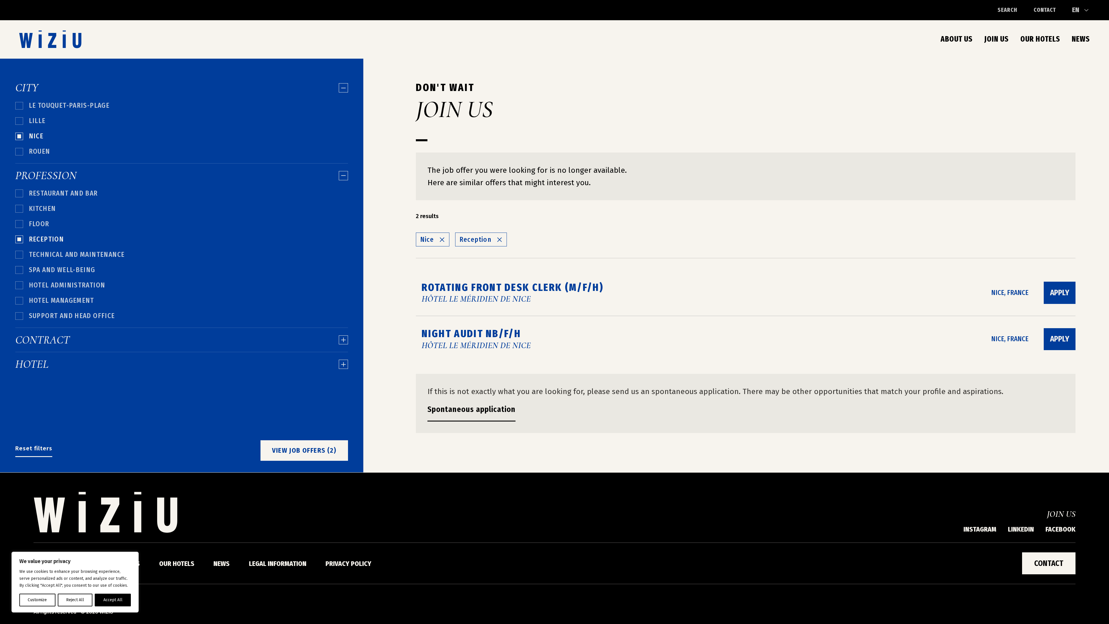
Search (1007, 10)
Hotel (32, 364)
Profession (46, 175)
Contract (42, 340)
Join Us (996, 39)
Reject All (75, 599)
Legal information (277, 564)
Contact (1045, 9)
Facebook (1060, 529)
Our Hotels (1040, 39)
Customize (37, 599)
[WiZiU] (50, 39)
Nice (427, 239)
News (1081, 39)
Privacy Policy (348, 564)
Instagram (979, 529)
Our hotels (176, 564)
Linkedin (1021, 529)
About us (957, 39)
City (26, 87)
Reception (475, 239)
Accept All (112, 599)
